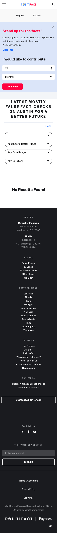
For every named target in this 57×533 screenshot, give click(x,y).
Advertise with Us (28, 360)
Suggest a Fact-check (28, 399)
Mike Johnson (28, 274)
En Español (28, 353)
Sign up (28, 461)
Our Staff (28, 349)
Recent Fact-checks (28, 387)
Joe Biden (28, 277)
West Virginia (28, 326)
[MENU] (5, 4)
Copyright (28, 497)
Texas (28, 323)
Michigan (28, 304)
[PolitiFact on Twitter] (22, 432)
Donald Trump (28, 263)
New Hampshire (28, 308)
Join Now (12, 86)
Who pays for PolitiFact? (28, 357)
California (28, 293)
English (20, 15)
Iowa (28, 301)
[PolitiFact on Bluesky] (34, 432)
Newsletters (28, 368)
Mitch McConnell (28, 270)
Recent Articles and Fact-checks (28, 383)
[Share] (50, 526)
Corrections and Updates (28, 364)
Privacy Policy (28, 489)
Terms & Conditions (28, 480)
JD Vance (28, 267)
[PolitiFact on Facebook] (28, 432)
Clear (48, 125)
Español (37, 15)
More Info (7, 49)
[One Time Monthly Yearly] (28, 77)
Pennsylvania (28, 319)
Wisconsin (28, 330)
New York (28, 312)
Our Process (29, 346)
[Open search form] (53, 4)
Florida (28, 297)
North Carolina (28, 315)
